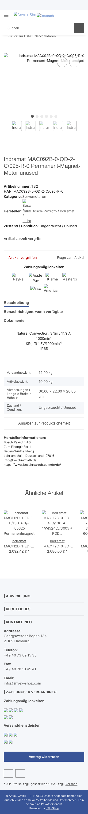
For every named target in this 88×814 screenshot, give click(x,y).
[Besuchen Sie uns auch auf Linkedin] (20, 773)
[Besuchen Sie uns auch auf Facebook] (8, 773)
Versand (71, 784)
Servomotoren (34, 196)
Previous (8, 129)
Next (81, 129)
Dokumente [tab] (14, 321)
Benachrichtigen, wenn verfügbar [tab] (33, 312)
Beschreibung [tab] (16, 303)
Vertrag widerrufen (44, 757)
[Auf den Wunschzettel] (74, 62)
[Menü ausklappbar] (6, 13)
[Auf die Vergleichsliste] (62, 62)
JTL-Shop (52, 808)
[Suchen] (79, 28)
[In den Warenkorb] (7, 50)
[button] (66, 15)
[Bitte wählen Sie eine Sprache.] (47, 16)
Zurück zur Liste (19, 36)
